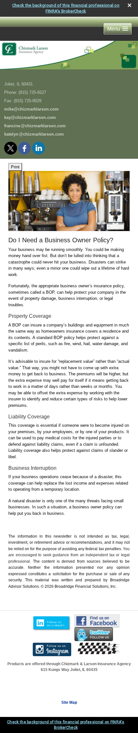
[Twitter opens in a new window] (11, 146)
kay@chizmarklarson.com (30, 117)
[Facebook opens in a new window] (25, 146)
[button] (118, 28)
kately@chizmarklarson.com (34, 134)
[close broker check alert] (129, 5)
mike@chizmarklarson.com (31, 109)
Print (15, 167)
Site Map (69, 702)
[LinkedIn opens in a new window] (39, 146)
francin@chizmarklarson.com (35, 125)
